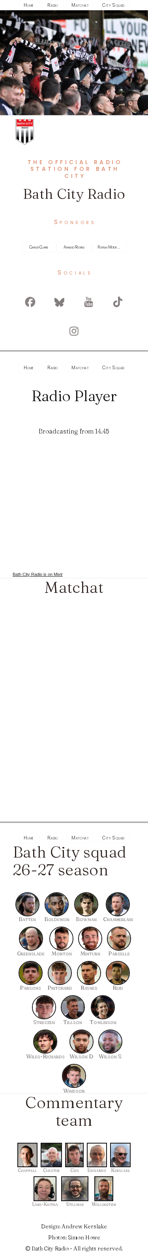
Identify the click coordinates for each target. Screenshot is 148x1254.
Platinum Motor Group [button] (111, 247)
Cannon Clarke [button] (38, 247)
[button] (30, 302)
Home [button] (29, 5)
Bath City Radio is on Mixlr (38, 574)
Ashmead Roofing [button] (74, 247)
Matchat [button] (80, 5)
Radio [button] (52, 5)
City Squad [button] (113, 5)
